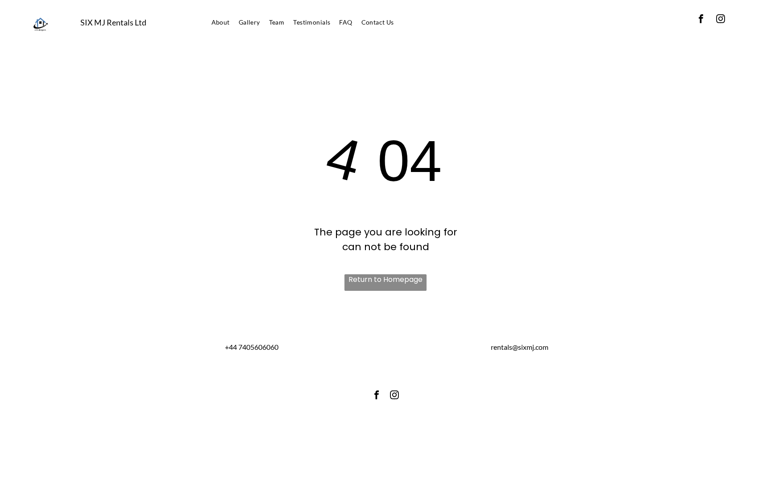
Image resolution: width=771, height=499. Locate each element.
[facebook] (701, 20)
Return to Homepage (385, 279)
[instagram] (720, 20)
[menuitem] (220, 22)
